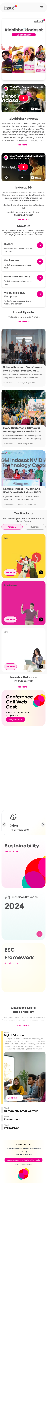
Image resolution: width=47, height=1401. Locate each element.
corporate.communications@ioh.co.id (23, 1160)
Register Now (15, 719)
